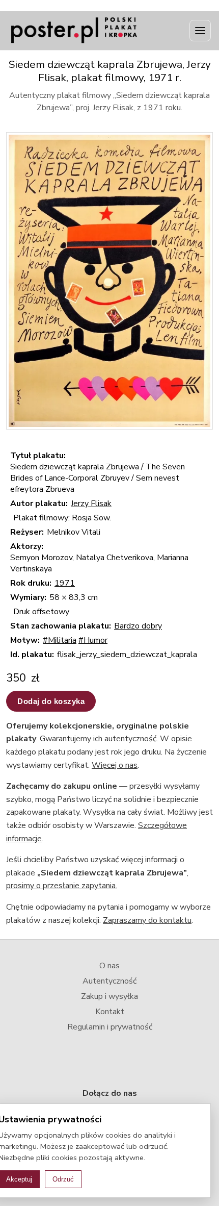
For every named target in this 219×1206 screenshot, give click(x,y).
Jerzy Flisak (91, 503)
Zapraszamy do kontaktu (147, 920)
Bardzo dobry (138, 626)
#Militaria (59, 640)
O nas (109, 965)
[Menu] (200, 30)
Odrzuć (63, 1179)
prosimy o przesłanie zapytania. (61, 885)
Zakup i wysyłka (109, 996)
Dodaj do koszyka (51, 701)
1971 (64, 583)
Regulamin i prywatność (109, 1027)
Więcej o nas (115, 765)
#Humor (92, 640)
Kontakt (109, 1011)
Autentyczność (109, 981)
